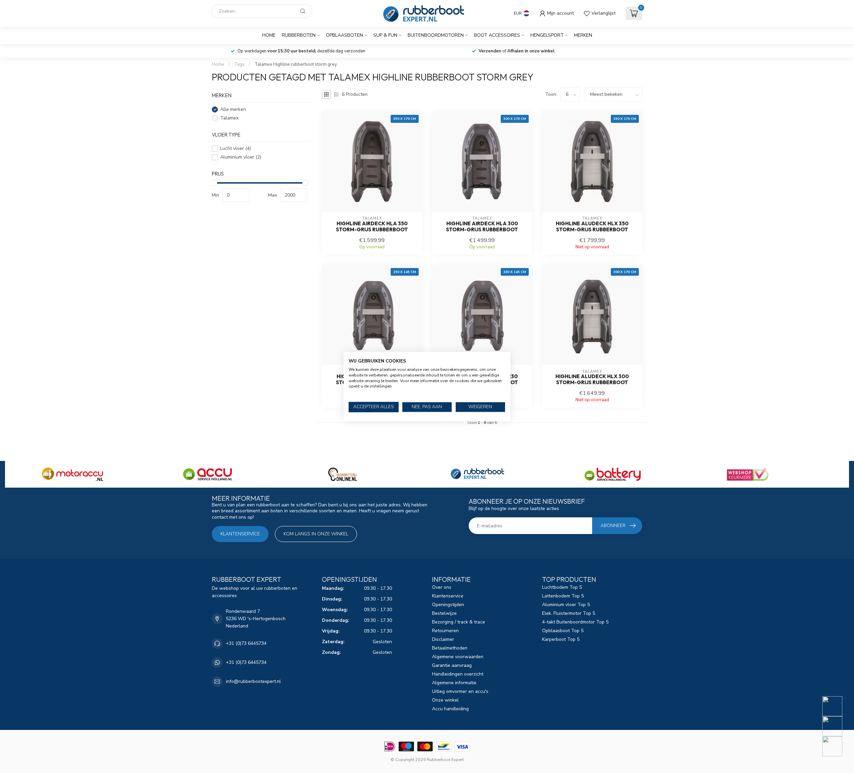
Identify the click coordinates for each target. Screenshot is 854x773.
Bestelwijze (444, 613)
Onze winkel (445, 700)
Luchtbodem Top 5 (562, 587)
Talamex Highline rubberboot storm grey (296, 64)
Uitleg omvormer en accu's (460, 691)
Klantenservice (240, 534)
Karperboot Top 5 (560, 639)
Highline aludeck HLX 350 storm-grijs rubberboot (592, 227)
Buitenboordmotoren (436, 35)
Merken (583, 35)
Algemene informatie (454, 683)
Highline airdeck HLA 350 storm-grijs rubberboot (372, 227)
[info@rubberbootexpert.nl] (836, 726)
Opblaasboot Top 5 (562, 630)
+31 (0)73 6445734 (246, 643)
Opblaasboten (344, 35)
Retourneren (445, 630)
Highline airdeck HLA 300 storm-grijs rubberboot (482, 227)
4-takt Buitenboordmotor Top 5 (575, 622)
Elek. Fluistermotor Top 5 (568, 613)
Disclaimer (443, 639)
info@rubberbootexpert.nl (253, 681)
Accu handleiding (450, 709)
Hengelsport (547, 35)
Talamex (229, 117)
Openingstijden (448, 604)
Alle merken (233, 109)
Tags (239, 64)
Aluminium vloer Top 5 (566, 604)
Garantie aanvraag (452, 665)
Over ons (441, 587)
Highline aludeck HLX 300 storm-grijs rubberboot (592, 379)
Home (269, 35)
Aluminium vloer (240, 157)
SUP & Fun (385, 35)
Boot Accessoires (497, 35)
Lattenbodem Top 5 (563, 596)
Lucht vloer (235, 148)
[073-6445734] (836, 706)
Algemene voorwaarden (457, 657)
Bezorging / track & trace (458, 622)
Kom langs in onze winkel (316, 534)
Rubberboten (299, 35)
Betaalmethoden (449, 648)
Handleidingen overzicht (457, 674)
